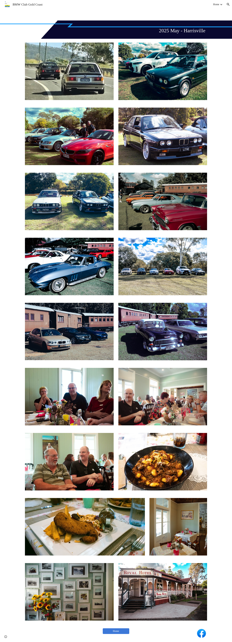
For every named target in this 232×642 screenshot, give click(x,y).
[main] (116, 29)
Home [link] (216, 4)
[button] (228, 4)
